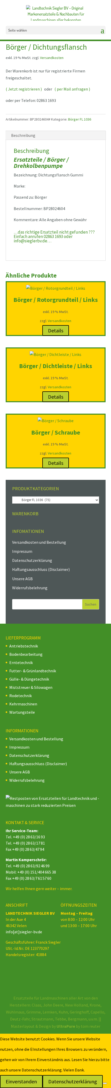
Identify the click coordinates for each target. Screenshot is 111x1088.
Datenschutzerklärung (32, 560)
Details (55, 330)
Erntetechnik (21, 662)
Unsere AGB (22, 578)
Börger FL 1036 (79, 119)
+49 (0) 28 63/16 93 (29, 836)
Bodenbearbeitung (26, 654)
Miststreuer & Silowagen (30, 687)
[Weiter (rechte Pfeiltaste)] (102, 544)
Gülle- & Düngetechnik (29, 679)
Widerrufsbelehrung (29, 587)
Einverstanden (21, 1081)
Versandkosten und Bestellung (39, 542)
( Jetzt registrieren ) (24, 89)
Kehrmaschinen (23, 703)
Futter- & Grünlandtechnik (32, 670)
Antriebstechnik (23, 646)
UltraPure (66, 1026)
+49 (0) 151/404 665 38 (36, 872)
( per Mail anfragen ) (72, 89)
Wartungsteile (22, 712)
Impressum (22, 551)
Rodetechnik (20, 695)
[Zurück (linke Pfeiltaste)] (9, 544)
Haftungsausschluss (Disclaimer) (41, 569)
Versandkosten (52, 57)
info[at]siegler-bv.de (24, 931)
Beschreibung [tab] (23, 135)
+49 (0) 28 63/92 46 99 (31, 865)
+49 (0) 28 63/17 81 (29, 843)
